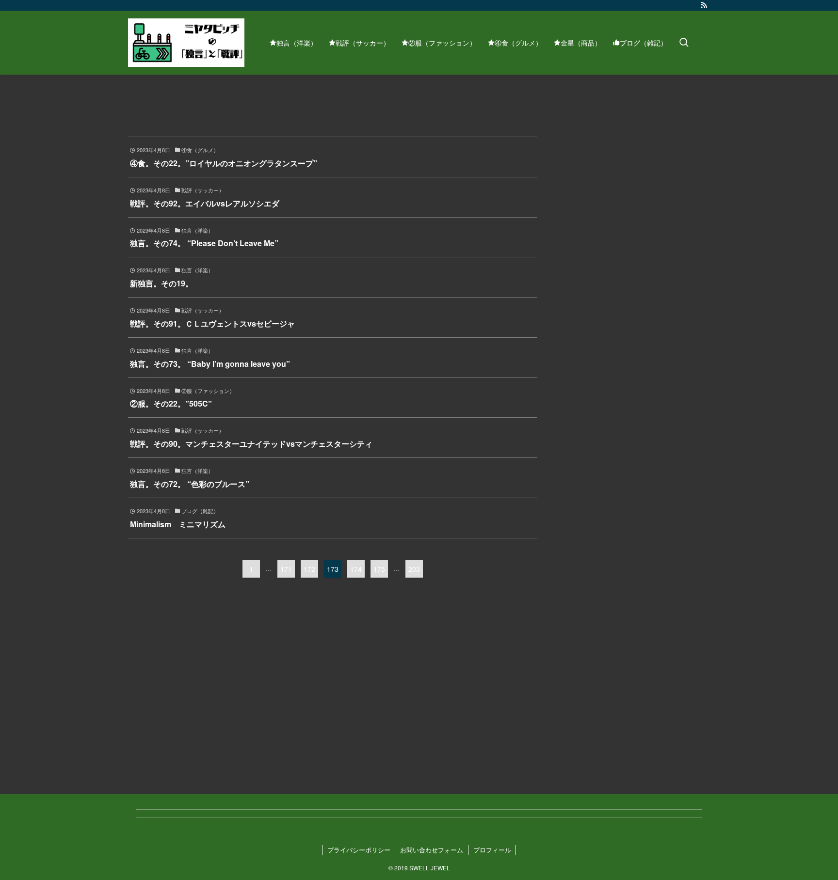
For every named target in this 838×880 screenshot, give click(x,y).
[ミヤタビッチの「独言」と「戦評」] (186, 42)
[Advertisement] (227, 671)
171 (286, 569)
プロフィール (492, 849)
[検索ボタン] (683, 43)
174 (356, 569)
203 (414, 569)
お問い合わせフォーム (431, 849)
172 (309, 569)
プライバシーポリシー (358, 849)
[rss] (703, 5)
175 (379, 569)
